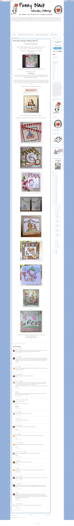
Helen (31, 195)
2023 (55, 182)
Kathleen (17, 434)
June (56, 238)
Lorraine (16, 418)
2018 (55, 191)
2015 (55, 196)
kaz (16, 492)
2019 (55, 189)
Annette (16, 366)
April (56, 242)
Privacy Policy (53, 34)
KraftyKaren (17, 425)
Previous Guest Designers (41, 34)
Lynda (54, 72)
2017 (55, 193)
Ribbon (37, 93)
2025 (55, 178)
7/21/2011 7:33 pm (18, 464)
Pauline (31, 309)
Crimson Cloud (18, 476)
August (56, 212)
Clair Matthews (18, 443)
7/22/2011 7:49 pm (18, 508)
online (54, 54)
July (56, 214)
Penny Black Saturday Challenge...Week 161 (58, 221)
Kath (31, 239)
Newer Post (14, 515)
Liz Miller (17, 483)
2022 (55, 184)
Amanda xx (17, 349)
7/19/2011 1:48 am (18, 421)
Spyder (16, 460)
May (56, 240)
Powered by (55, 51)
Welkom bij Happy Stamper (20, 399)
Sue (53, 77)
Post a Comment (17, 510)
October (56, 208)
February (56, 246)
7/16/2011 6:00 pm (18, 370)
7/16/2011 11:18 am (18, 353)
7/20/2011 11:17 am (18, 448)
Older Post (48, 515)
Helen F (54, 66)
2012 (55, 201)
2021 (55, 185)
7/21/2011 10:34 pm (18, 472)
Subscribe (57, 48)
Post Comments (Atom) (21, 517)
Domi (31, 170)
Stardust (30, 93)
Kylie (53, 69)
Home (14, 34)
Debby (31, 145)
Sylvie (54, 79)
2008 (55, 253)
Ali (31, 120)
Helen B (54, 65)
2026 (55, 177)
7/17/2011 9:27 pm (18, 396)
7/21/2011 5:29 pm (18, 457)
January (56, 247)
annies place (17, 503)
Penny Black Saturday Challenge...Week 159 (58, 231)
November (57, 206)
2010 (55, 250)
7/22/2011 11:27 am (18, 480)
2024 (55, 180)
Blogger (39, 523)
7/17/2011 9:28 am (18, 388)
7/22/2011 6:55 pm (18, 500)
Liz (31, 263)
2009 (55, 251)
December (57, 205)
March (56, 244)
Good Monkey (17, 381)
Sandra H (17, 356)
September (57, 210)
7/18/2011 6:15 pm (18, 415)
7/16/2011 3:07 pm (18, 363)
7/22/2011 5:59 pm (18, 489)
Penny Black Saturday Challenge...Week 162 (58, 217)
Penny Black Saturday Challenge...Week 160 (58, 226)
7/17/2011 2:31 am (18, 377)
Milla (53, 74)
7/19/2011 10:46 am (18, 430)
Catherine (17, 412)
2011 (55, 203)
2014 (55, 198)
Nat (31, 288)
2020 (55, 187)
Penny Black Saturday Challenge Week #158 (58, 235)
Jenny (31, 214)
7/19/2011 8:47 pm (18, 439)
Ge (32, 93)
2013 (55, 200)
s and (35, 93)
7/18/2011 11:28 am (18, 408)
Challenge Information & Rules (25, 34)
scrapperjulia (17, 374)
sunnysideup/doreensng (19, 451)
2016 (55, 194)
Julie (16, 468)
